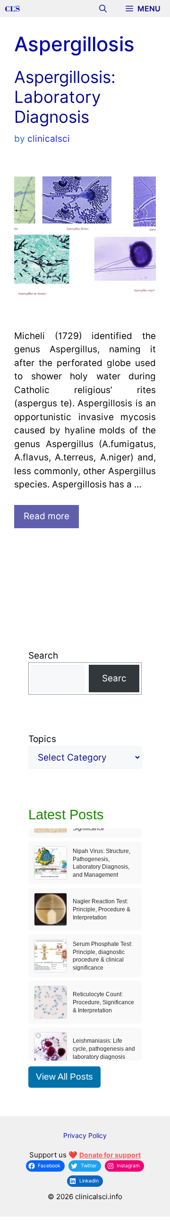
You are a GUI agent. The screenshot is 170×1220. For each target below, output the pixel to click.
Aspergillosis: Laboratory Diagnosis (65, 97)
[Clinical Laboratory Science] (13, 8)
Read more (46, 516)
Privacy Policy (85, 1135)
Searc (114, 678)
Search (43, 655)
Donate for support (110, 1155)
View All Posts (64, 1077)
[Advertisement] (85, 594)
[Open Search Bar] (103, 8)
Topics (42, 739)
